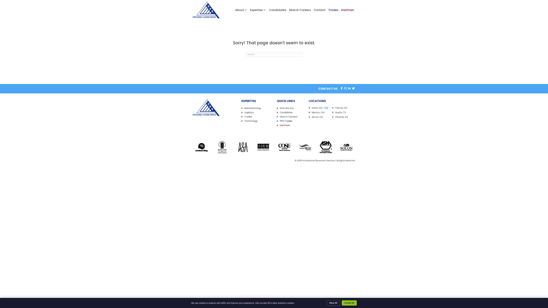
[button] (245, 10)
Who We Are (287, 108)
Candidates (286, 112)
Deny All (333, 303)
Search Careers (288, 117)
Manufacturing (252, 108)
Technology (251, 121)
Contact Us (328, 89)
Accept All (349, 303)
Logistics (249, 112)
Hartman (285, 125)
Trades (248, 117)
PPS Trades (286, 121)
